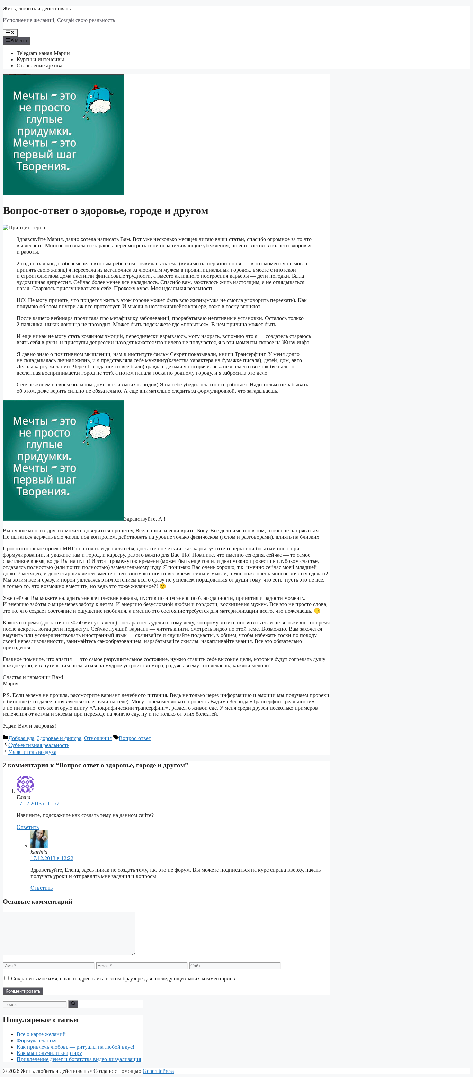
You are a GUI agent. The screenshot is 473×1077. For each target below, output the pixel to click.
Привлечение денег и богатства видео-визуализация (79, 1059)
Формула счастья (36, 1040)
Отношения (98, 738)
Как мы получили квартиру (49, 1053)
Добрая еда (21, 738)
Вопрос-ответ (135, 738)
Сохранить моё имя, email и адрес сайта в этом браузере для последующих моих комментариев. (124, 979)
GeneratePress (158, 1071)
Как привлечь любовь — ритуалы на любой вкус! (75, 1047)
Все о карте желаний (41, 1034)
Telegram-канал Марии (43, 53)
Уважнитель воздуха (32, 752)
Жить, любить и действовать (37, 8)
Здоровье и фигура (59, 738)
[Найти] (73, 1004)
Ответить (28, 827)
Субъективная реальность (38, 745)
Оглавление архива (39, 66)
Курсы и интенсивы (40, 59)
